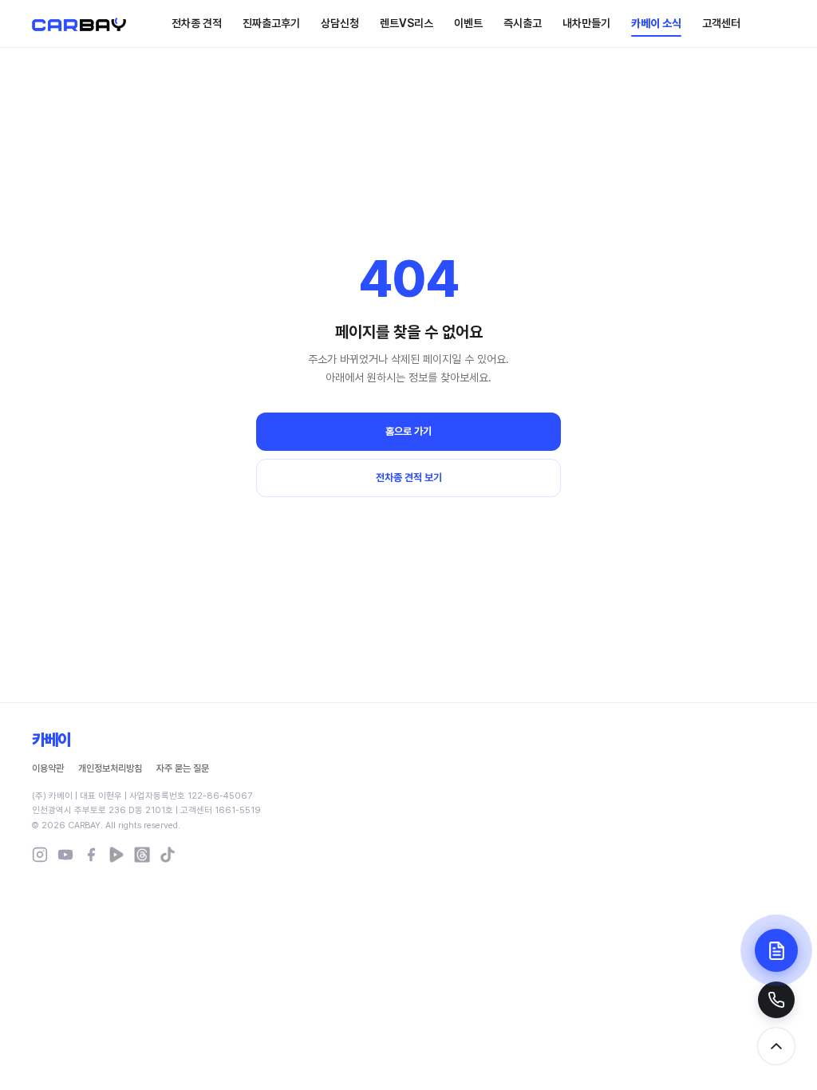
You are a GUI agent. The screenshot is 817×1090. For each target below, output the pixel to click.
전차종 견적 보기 (409, 478)
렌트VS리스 (406, 23)
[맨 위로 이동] (776, 1046)
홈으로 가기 (408, 431)
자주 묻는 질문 (182, 768)
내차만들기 (586, 23)
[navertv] (116, 855)
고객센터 (721, 23)
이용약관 (48, 768)
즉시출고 (522, 23)
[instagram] (40, 855)
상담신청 (340, 23)
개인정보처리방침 (110, 768)
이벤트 (468, 23)
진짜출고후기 (271, 23)
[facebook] (91, 855)
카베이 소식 (656, 23)
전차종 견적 (197, 23)
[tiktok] (168, 855)
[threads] (142, 855)
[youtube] (65, 855)
